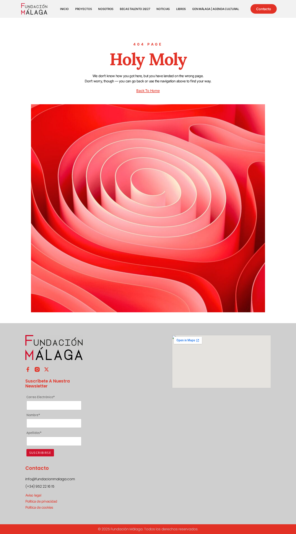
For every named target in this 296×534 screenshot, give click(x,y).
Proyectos (83, 9)
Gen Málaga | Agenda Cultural (215, 9)
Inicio (64, 9)
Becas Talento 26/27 (135, 9)
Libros (181, 9)
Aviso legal (33, 495)
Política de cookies (39, 507)
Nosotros (105, 9)
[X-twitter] (46, 369)
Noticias (163, 9)
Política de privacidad (41, 501)
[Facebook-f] (27, 369)
